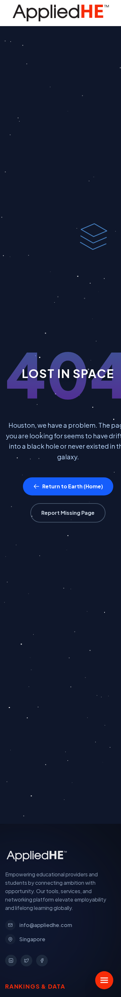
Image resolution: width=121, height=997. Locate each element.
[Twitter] (26, 960)
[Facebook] (42, 960)
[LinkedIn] (11, 960)
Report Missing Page (68, 512)
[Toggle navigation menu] (104, 980)
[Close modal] (105, 16)
